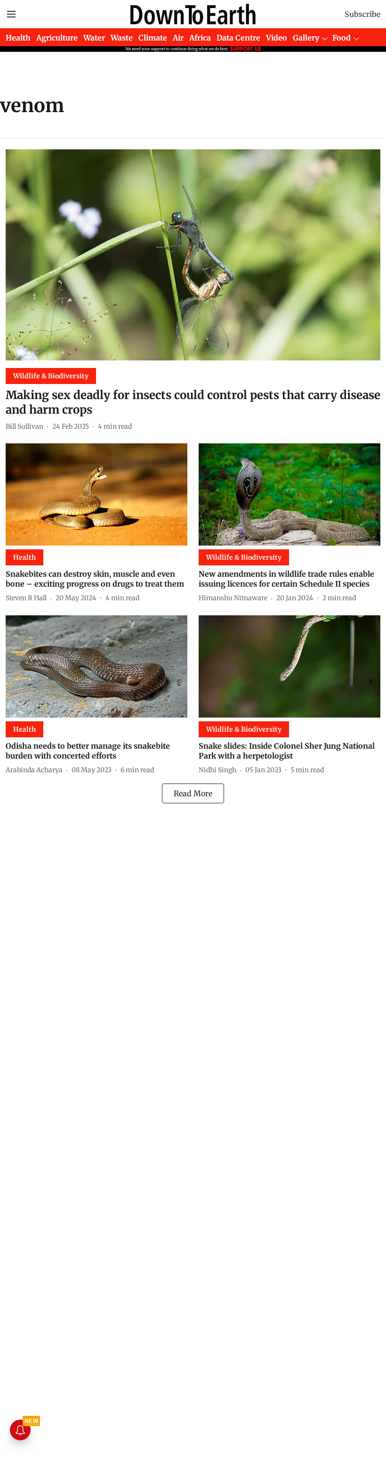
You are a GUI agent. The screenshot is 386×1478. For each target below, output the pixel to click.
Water (94, 37)
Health (18, 37)
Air (178, 37)
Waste (122, 37)
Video (276, 37)
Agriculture (57, 37)
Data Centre (238, 37)
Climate (152, 37)
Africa (200, 37)
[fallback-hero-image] (193, 254)
